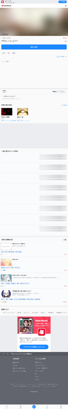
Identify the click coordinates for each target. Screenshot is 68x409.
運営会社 (54, 386)
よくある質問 (14, 386)
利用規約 (12, 384)
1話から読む (34, 47)
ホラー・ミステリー (39, 371)
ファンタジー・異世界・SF (41, 368)
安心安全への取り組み (42, 384)
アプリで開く (63, 1)
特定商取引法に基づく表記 (52, 384)
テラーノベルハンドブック (20, 384)
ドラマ (36, 376)
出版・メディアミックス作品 (19, 371)
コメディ (37, 379)
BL (36, 373)
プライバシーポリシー (47, 386)
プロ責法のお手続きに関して (36, 386)
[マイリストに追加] (66, 41)
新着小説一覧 (16, 362)
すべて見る (63, 105)
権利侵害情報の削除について (24, 386)
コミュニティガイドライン (31, 384)
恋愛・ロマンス (38, 362)
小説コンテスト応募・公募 (19, 368)
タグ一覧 (15, 365)
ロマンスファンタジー (40, 365)
